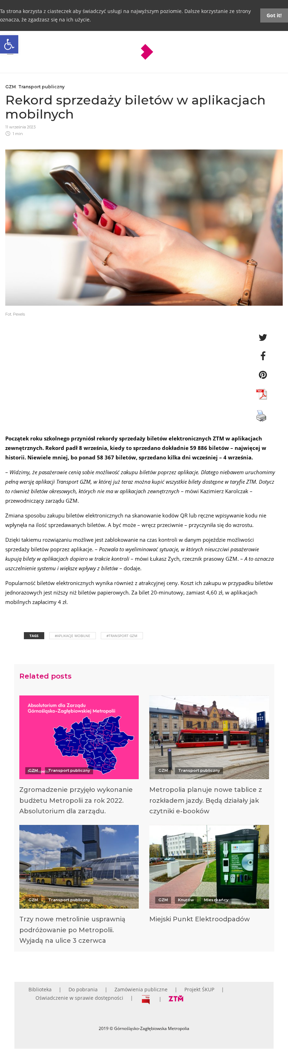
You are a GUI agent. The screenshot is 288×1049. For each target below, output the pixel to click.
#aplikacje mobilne (72, 635)
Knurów (186, 899)
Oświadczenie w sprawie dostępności (79, 997)
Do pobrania (83, 989)
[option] (79, 757)
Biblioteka (40, 989)
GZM (10, 86)
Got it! (274, 15)
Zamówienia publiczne (141, 989)
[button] (9, 44)
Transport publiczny (41, 86)
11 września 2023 (20, 127)
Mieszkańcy (216, 899)
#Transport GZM (121, 635)
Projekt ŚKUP (199, 989)
